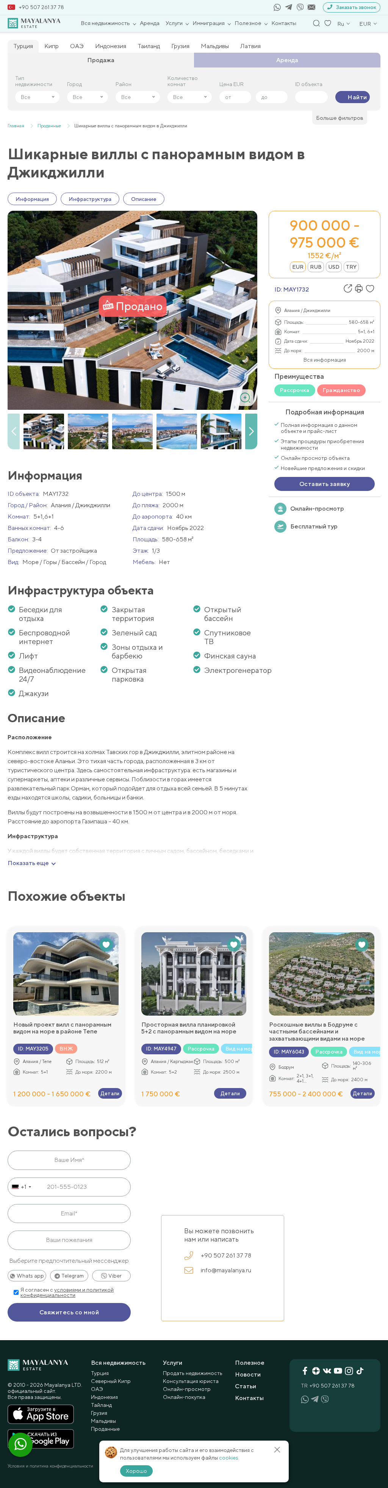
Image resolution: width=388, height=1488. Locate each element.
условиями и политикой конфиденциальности (67, 1292)
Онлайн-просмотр (317, 508)
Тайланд (101, 1405)
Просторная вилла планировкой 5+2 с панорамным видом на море (188, 1028)
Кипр (51, 46)
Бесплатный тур (314, 526)
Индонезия (110, 46)
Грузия (180, 46)
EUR (298, 267)
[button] (251, 431)
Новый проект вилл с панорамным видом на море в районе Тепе (62, 1028)
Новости (248, 1374)
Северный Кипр (111, 1381)
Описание (143, 199)
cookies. (229, 1458)
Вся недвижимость (105, 23)
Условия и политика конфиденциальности (50, 1466)
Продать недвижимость (192, 1373)
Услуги (174, 23)
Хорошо (136, 1471)
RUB (316, 267)
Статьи (245, 1386)
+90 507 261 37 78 (41, 7)
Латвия (250, 46)
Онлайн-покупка (184, 1397)
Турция (23, 46)
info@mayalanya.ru (226, 1270)
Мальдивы (215, 46)
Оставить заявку (324, 484)
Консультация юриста (191, 1381)
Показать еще (28, 863)
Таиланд (149, 46)
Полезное (248, 23)
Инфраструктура (90, 199)
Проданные (105, 1429)
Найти (357, 97)
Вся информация (325, 360)
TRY (351, 267)
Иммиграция (208, 23)
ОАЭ (77, 46)
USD (334, 267)
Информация (32, 199)
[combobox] (20, 1187)
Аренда (150, 23)
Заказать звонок (356, 7)
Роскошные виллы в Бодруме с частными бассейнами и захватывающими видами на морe (317, 1031)
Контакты (283, 23)
